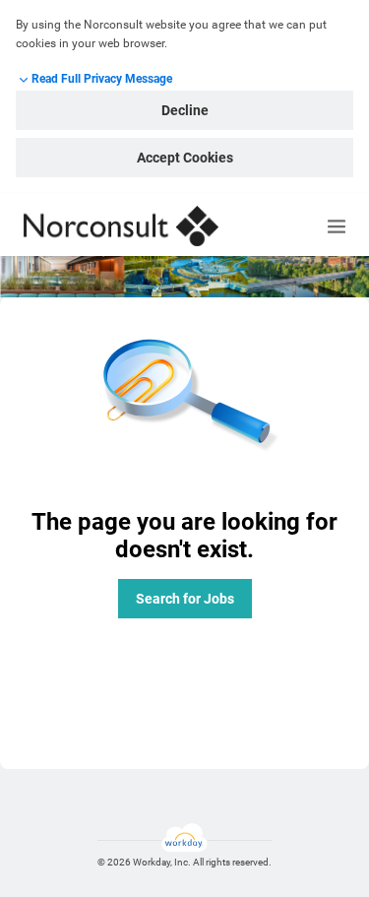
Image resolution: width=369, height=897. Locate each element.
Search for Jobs (185, 599)
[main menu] (336, 226)
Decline (185, 110)
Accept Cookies (185, 157)
